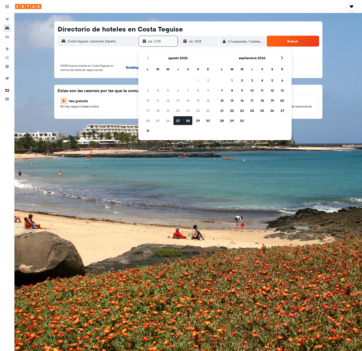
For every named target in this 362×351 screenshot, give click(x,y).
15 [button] (198, 100)
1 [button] (198, 80)
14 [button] (188, 100)
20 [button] (178, 110)
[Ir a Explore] (7, 49)
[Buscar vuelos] (7, 19)
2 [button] (208, 80)
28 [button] (188, 121)
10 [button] (148, 100)
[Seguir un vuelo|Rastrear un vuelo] (7, 57)
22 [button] (198, 110)
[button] (7, 6)
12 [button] (167, 100)
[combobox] (101, 41)
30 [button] (208, 121)
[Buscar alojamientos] (7, 28)
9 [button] (208, 90)
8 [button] (198, 90)
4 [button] (158, 90)
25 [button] (158, 121)
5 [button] (168, 90)
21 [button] (188, 110)
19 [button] (167, 110)
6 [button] (178, 90)
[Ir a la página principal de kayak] (28, 6)
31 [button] (147, 131)
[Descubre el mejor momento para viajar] (7, 66)
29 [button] (198, 121)
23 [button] (208, 110)
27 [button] (178, 121)
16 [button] (208, 100)
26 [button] (168, 121)
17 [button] (147, 110)
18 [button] (157, 110)
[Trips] (7, 78)
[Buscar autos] (7, 37)
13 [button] (178, 100)
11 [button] (157, 100)
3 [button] (148, 90)
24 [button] (148, 121)
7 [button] (188, 90)
